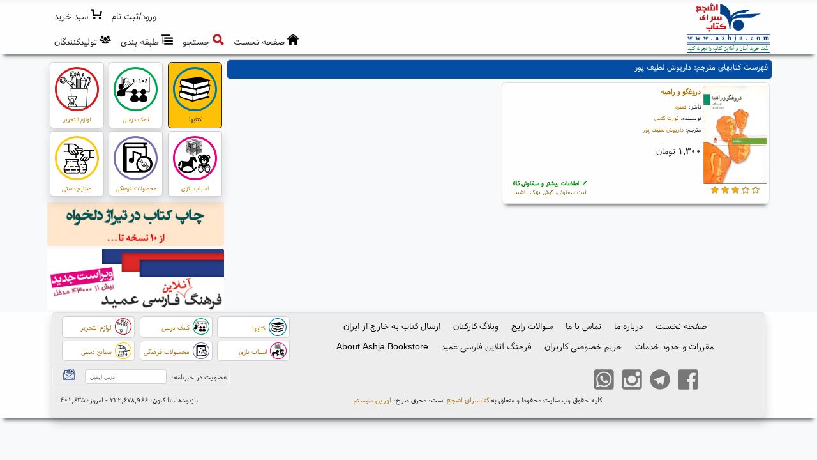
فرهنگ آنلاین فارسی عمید (486, 346)
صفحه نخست (681, 325)
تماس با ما (583, 325)
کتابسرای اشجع (468, 400)
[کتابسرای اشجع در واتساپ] (604, 381)
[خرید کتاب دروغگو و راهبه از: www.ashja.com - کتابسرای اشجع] (735, 136)
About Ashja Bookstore (382, 346)
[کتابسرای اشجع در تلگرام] (660, 381)
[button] (134, 16)
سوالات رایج (532, 325)
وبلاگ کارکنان (475, 325)
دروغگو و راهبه (681, 91)
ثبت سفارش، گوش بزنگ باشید (550, 187)
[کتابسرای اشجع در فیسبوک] (688, 381)
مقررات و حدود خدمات (674, 346)
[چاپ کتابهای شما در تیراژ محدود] (136, 225)
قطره (681, 106)
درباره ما (628, 325)
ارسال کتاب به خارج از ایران (391, 325)
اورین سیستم (372, 400)
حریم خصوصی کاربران (583, 346)
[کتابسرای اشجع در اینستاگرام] (632, 381)
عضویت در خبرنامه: (199, 377)
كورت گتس (666, 118)
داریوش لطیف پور (663, 129)
